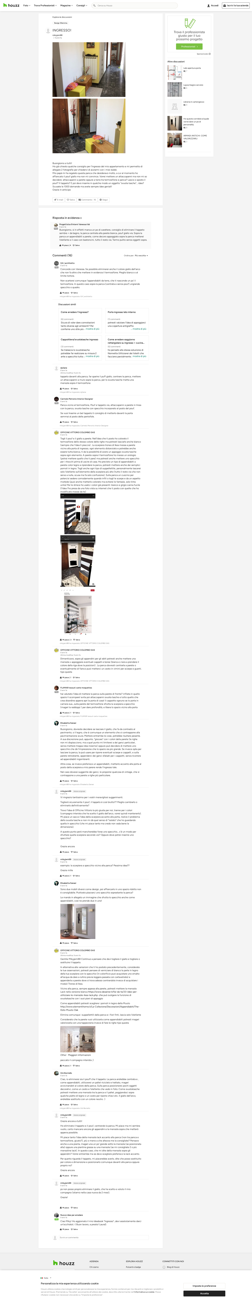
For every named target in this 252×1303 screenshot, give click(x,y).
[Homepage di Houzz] (11, 5)
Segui (105, 200)
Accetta (204, 1293)
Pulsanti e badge (133, 1267)
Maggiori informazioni (79, 1055)
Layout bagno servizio (193, 85)
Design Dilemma (60, 23)
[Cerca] (94, 5)
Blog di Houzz (173, 1267)
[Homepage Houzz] (64, 1262)
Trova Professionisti (44, 5)
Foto (25, 5)
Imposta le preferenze (204, 1286)
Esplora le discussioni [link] (62, 17)
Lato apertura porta (192, 68)
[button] (103, 235)
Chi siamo (94, 1267)
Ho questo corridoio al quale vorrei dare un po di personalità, (196, 122)
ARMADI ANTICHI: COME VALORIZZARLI (195, 137)
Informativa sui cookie (144, 1292)
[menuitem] (27, 5)
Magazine (65, 5)
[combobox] (134, 5)
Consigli (80, 5)
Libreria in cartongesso (193, 102)
